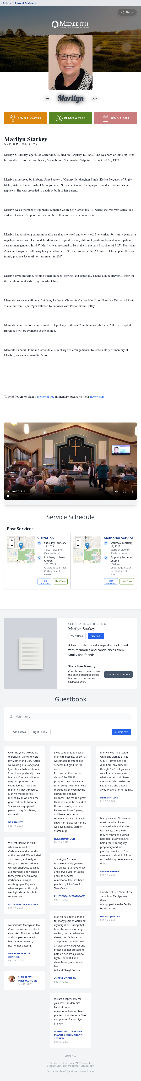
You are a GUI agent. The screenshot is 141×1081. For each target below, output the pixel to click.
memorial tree (45, 396)
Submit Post (121, 732)
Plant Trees (60, 581)
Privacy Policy (60, 1065)
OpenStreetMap (74, 1071)
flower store (97, 396)
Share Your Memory (118, 674)
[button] (21, 545)
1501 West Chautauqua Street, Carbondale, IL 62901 (55, 569)
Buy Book (96, 636)
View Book (77, 636)
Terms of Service (80, 1065)
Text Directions (45, 581)
